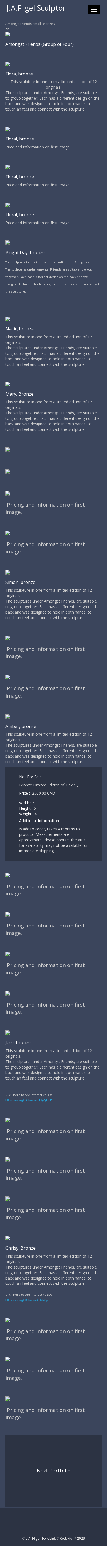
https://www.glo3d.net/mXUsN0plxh (28, 1300)
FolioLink (49, 1538)
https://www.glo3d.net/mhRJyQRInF (28, 1100)
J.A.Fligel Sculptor (36, 8)
